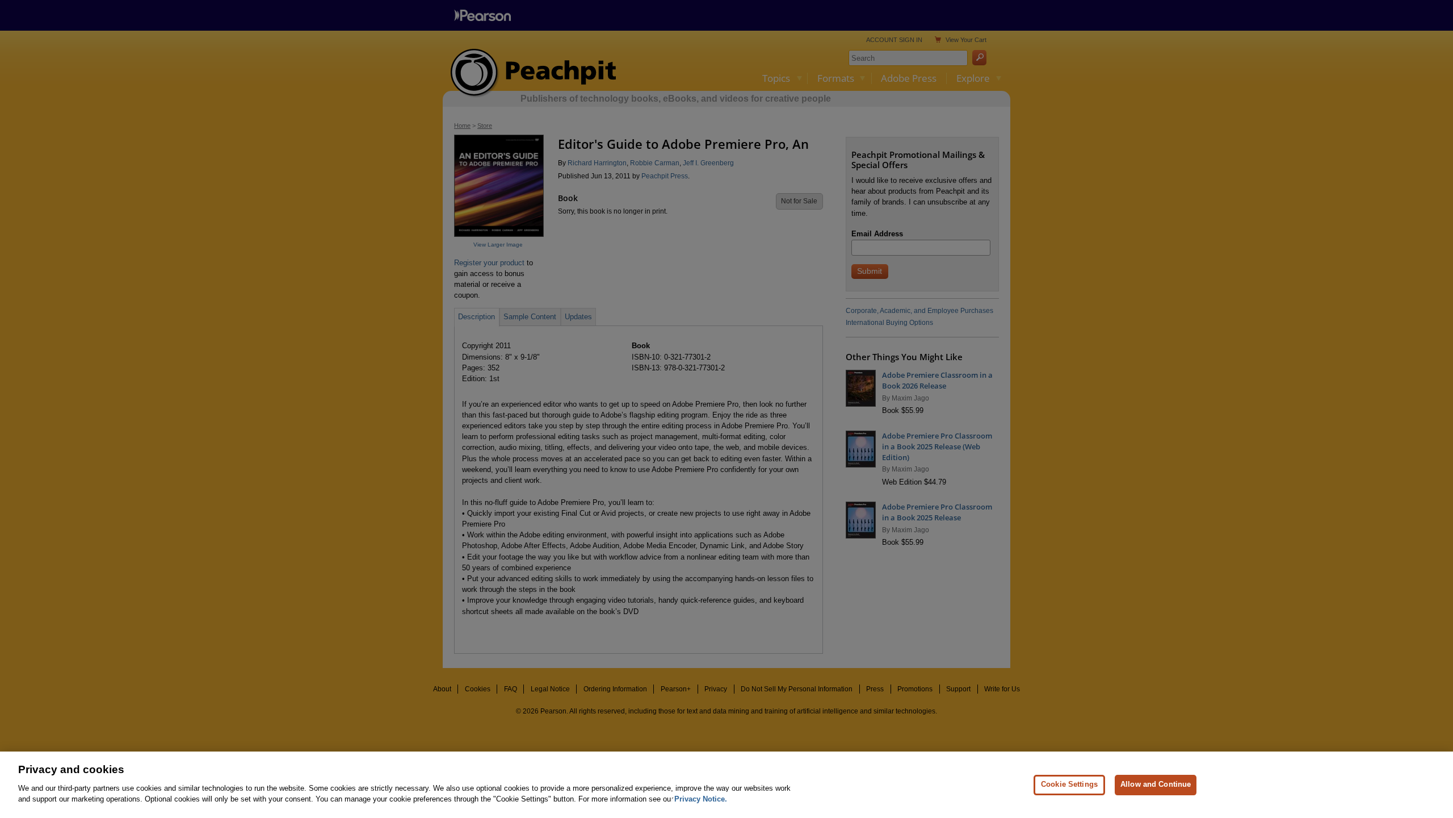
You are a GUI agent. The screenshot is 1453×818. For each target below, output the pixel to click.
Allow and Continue (1155, 784)
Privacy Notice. (700, 799)
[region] (726, 785)
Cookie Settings (1069, 784)
